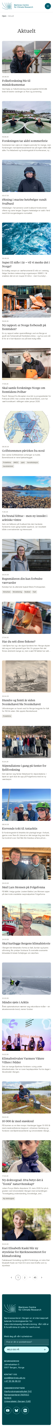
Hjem (4, 16)
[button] (11, 1277)
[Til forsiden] (18, 6)
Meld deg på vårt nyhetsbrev (18, 1336)
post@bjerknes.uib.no (14, 1378)
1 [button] (18, 1277)
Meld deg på (13, 1349)
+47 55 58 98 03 (12, 1381)
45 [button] (35, 1277)
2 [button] (24, 1277)
